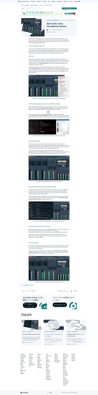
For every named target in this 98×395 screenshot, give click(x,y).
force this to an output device (42, 253)
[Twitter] (30, 291)
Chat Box (56, 358)
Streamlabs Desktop (34, 5)
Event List (56, 357)
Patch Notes (39, 367)
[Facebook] (32, 291)
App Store (39, 360)
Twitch (30, 360)
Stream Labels (57, 360)
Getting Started (23, 355)
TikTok (30, 355)
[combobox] (31, 8)
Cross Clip (65, 379)
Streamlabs (76, 1)
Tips (47, 363)
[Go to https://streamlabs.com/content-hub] (23, 1)
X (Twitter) (31, 358)
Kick (30, 366)
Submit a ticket (65, 382)
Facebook (31, 363)
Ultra (47, 357)
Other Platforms (32, 364)
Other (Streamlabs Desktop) (39, 365)
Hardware (22, 360)
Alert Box (56, 355)
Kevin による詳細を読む (57, 29)
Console (64, 370)
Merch (47, 367)
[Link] (35, 291)
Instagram (31, 357)
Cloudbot (47, 364)
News (21, 369)
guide (55, 41)
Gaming (21, 366)
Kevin (31, 342)
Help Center (27, 5)
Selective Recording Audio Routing (31, 334)
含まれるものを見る (59, 13)
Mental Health (23, 370)
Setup (38, 355)
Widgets (38, 361)
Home (22, 5)
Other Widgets (57, 361)
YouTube (30, 361)
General (64, 369)
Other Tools (48, 370)
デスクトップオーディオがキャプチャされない (53, 335)
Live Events (22, 367)
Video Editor (48, 376)
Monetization (22, 361)
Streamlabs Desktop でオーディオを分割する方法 (75, 335)
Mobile (21, 363)
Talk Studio (48, 377)
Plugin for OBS (48, 355)
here (57, 48)
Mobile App (48, 361)
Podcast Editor (48, 379)
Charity (21, 364)
